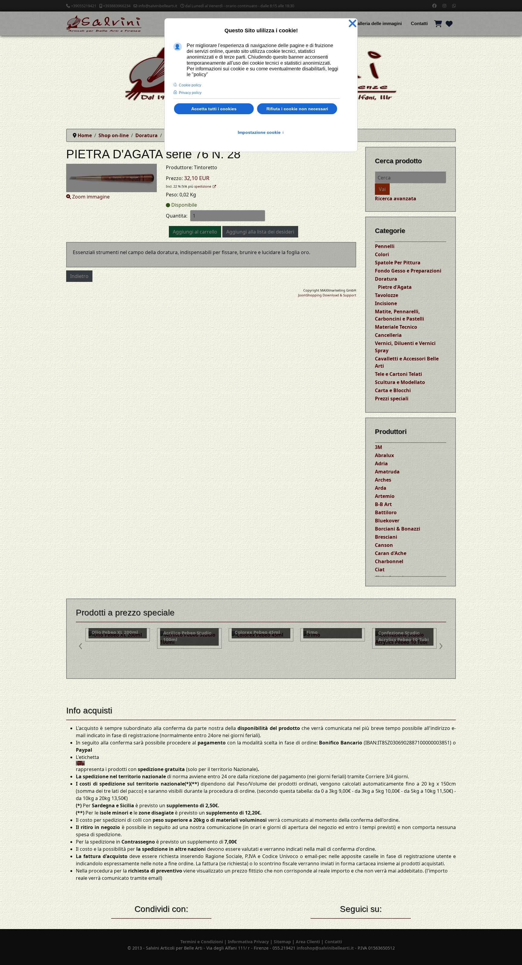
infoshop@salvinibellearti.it (325, 948)
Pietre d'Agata (395, 287)
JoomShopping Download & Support (327, 295)
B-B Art (383, 504)
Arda (380, 488)
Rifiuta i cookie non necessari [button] (297, 108)
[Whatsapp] (454, 5)
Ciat (380, 569)
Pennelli (385, 246)
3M (378, 447)
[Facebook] (434, 5)
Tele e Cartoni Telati (398, 374)
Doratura (386, 279)
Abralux (384, 455)
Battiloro (386, 512)
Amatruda (387, 471)
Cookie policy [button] (190, 85)
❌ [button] (352, 23)
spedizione (202, 186)
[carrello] (438, 23)
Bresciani (386, 537)
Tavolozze (386, 295)
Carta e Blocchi (393, 390)
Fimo (240, 632)
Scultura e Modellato (400, 382)
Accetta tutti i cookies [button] (214, 108)
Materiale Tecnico (396, 327)
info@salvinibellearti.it (157, 5)
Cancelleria (388, 335)
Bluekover (387, 520)
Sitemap (282, 941)
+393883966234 (116, 5)
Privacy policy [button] (190, 93)
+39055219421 (83, 5)
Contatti (419, 23)
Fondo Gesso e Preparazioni (408, 270)
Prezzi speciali (391, 398)
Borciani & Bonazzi (397, 528)
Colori (382, 254)
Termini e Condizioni (201, 941)
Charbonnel (389, 561)
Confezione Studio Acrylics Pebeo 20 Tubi (403, 636)
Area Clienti (308, 941)
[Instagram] (444, 5)
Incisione (386, 303)
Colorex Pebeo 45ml (185, 632)
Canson (384, 545)
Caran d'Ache (390, 553)
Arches (383, 479)
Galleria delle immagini (378, 23)
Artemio (385, 496)
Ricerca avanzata (395, 198)
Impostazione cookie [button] (261, 132)
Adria (381, 463)
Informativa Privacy (248, 941)
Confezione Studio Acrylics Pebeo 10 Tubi (331, 636)
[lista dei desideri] (449, 23)
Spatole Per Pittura (397, 262)
